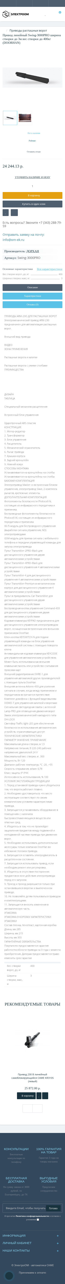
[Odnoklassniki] (35, 1227)
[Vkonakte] (29, 1227)
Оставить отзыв (34, 152)
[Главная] (4, 30)
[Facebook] (24, 1227)
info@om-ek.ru (13, 240)
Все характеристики (49, 269)
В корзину (27, 1095)
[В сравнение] (14, 212)
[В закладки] (6, 212)
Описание (32, 287)
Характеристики (32, 296)
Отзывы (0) (32, 304)
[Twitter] (41, 1227)
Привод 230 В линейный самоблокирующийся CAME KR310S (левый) (32, 1078)
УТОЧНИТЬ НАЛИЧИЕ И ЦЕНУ (32, 177)
